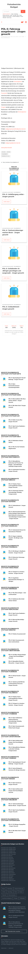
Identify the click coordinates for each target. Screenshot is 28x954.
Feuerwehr (4, 93)
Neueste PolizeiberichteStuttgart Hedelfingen (10, 567)
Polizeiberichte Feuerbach (7, 860)
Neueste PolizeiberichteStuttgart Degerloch (10, 525)
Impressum (11, 948)
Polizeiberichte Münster (7, 866)
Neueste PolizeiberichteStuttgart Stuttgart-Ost (10, 415)
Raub (3, 888)
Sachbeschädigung (16, 16)
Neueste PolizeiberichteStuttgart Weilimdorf (10, 799)
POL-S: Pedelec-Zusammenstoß (17, 634)
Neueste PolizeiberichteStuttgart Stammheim (10, 713)
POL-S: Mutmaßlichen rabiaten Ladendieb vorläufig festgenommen (17, 749)
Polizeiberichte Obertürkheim (8, 868)
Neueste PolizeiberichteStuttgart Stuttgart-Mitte (11, 373)
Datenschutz (3, 948)
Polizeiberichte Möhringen (7, 863)
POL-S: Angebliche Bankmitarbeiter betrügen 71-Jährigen (16, 579)
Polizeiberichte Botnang (7, 857)
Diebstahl (4, 17)
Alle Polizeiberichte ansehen (13, 931)
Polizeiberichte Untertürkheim (8, 874)
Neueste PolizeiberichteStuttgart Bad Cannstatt (10, 456)
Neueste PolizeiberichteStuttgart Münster (10, 629)
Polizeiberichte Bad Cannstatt (8, 854)
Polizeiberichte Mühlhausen (8, 865)
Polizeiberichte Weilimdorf (7, 879)
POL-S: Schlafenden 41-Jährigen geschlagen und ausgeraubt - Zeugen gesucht (13, 271)
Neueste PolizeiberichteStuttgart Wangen (10, 778)
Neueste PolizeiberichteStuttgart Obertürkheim (10, 650)
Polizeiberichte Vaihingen (7, 875)
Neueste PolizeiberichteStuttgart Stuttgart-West (11, 436)
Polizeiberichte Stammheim (8, 872)
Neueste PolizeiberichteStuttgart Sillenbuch (10, 692)
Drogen (21, 16)
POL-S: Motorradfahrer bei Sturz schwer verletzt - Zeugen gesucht (17, 400)
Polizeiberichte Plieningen (7, 869)
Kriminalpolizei (18, 81)
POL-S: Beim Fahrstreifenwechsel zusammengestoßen (14, 385)
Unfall (11, 15)
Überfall (4, 16)
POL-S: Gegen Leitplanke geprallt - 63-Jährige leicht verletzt (16, 538)
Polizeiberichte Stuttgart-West (8, 852)
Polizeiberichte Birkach (6, 855)
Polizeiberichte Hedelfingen (8, 861)
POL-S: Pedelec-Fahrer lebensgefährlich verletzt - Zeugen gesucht (16, 485)
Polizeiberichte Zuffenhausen (8, 880)
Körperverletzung (6, 15)
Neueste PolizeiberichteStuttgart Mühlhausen (10, 608)
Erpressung (9, 17)
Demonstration (9, 16)
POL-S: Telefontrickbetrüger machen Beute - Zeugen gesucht (12, 232)
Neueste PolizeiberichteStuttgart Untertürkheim (10, 736)
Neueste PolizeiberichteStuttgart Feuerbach (10, 546)
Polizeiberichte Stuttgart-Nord (8, 849)
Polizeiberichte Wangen (7, 877)
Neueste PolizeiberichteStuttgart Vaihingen (10, 757)
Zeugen (3, 107)
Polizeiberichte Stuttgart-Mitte (8, 847)
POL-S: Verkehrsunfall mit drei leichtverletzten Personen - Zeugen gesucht (17, 683)
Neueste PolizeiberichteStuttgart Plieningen (10, 671)
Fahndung (9, 888)
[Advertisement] (14, 53)
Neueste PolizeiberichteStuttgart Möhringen (10, 588)
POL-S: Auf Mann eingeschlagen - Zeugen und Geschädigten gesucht (17, 656)
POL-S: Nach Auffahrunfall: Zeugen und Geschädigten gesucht (16, 742)
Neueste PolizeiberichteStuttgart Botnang (10, 501)
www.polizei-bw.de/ (6, 147)
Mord (18, 15)
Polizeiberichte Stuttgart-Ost (8, 851)
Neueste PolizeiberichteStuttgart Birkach (10, 479)
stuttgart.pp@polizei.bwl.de (12, 143)
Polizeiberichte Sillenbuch (7, 871)
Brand (20, 15)
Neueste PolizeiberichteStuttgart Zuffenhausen (10, 819)
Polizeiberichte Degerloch (7, 858)
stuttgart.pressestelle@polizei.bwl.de (15, 129)
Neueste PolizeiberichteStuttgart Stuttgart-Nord (11, 394)
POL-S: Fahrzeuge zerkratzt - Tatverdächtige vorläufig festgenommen (16, 492)
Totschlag (14, 15)
